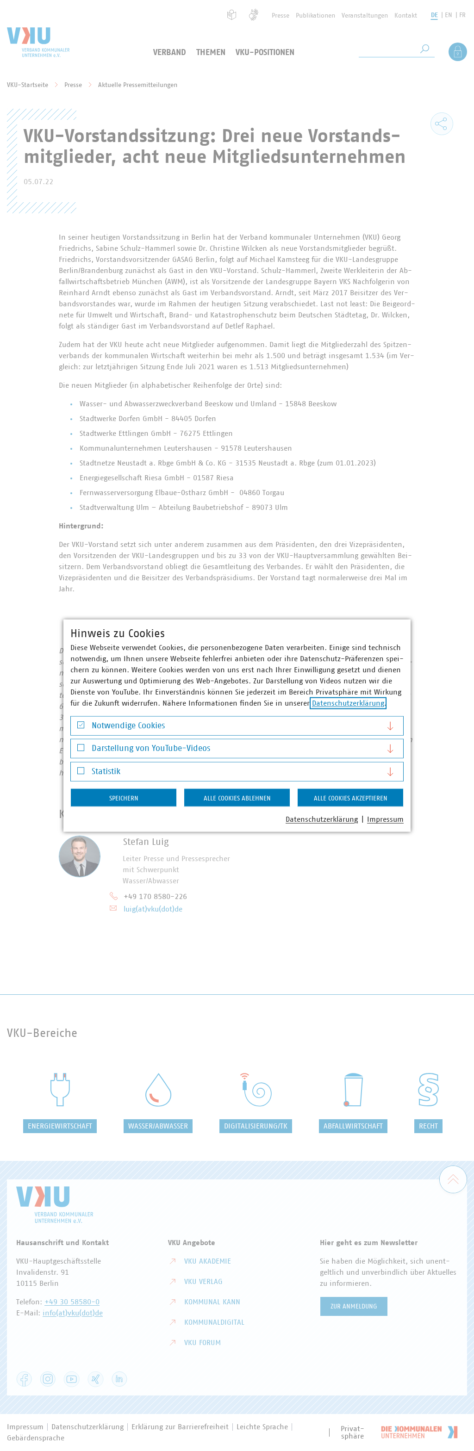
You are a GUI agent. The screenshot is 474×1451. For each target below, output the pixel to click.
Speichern (123, 798)
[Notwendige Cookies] (80, 727)
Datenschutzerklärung (348, 703)
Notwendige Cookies (128, 725)
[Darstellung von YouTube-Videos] (80, 750)
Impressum (385, 819)
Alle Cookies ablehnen (237, 798)
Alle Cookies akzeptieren (350, 798)
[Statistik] (80, 773)
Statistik (106, 771)
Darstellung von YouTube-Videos (151, 748)
